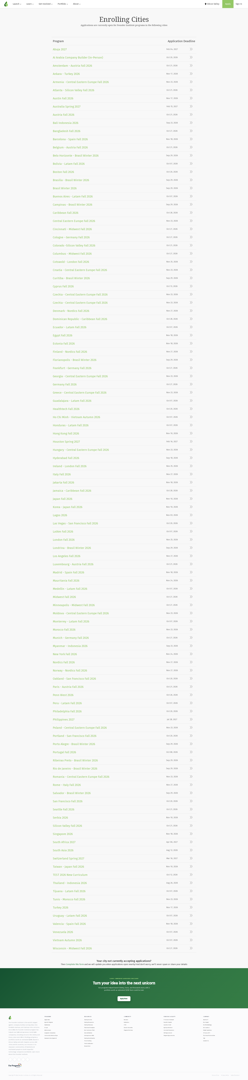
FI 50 (125, 1025)
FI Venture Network (169, 1019)
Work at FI (205, 1019)
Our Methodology (207, 1025)
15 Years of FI (206, 1033)
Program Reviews (128, 1030)
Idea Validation (88, 1033)
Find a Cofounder (88, 1043)
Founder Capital (168, 1022)
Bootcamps (47, 1025)
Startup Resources (89, 1022)
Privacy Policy (225, 1075)
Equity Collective (168, 1027)
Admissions (47, 1030)
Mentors (126, 1019)
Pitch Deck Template (89, 1027)
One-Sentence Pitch (89, 1030)
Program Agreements (169, 1035)
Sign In (239, 4)
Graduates (126, 1022)
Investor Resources (169, 1030)
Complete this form (75, 964)
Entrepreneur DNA (89, 1035)
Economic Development (50, 1038)
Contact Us (206, 1040)
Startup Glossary (88, 1025)
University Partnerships (51, 1035)
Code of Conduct (235, 1075)
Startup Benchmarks (89, 1038)
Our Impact (206, 1022)
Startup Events (88, 1019)
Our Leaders (206, 1027)
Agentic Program (48, 1022)
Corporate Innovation (49, 1033)
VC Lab (46, 1027)
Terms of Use (215, 1075)
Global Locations (207, 1030)
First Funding (87, 1040)
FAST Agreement (168, 1033)
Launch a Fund (167, 1025)
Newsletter (87, 1046)
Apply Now (47, 1019)
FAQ (204, 1038)
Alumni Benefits (128, 1027)
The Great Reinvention (209, 1035)
